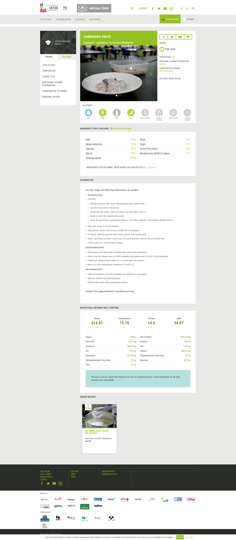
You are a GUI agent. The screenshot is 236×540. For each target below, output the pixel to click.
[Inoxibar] (191, 499)
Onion (88, 139)
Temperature (49, 71)
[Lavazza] (98, 505)
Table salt (90, 148)
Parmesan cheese (93, 158)
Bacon (142, 139)
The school (46, 19)
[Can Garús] (164, 499)
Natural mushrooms (94, 144)
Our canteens (172, 19)
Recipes (190, 19)
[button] (86, 73)
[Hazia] (58, 499)
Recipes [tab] (49, 57)
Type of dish (48, 65)
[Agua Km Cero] (44, 506)
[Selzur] (111, 499)
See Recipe (151, 167)
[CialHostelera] (84, 499)
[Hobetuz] (84, 518)
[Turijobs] (71, 505)
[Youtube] (165, 8)
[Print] (188, 37)
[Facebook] (152, 8)
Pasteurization (166, 71)
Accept (180, 537)
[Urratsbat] (44, 526)
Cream (143, 144)
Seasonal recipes (51, 97)
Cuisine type (48, 76)
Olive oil (89, 153)
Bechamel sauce (95, 195)
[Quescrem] (58, 506)
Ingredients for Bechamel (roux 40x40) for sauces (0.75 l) (116, 167)
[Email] (180, 37)
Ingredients (89, 43)
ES (182, 8)
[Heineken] (71, 499)
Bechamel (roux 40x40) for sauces (154, 153)
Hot (173, 57)
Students (80, 19)
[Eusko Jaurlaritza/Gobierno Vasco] (44, 518)
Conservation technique (54, 91)
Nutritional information (121, 43)
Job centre (94, 19)
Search (132, 8)
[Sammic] (44, 499)
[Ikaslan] (98, 518)
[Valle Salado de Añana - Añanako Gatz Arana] (178, 499)
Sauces (162, 64)
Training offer (63, 19)
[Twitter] (159, 8)
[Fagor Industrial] (124, 499)
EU (187, 8)
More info (189, 537)
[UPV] (111, 518)
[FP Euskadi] (58, 518)
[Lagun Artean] (151, 499)
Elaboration (102, 43)
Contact (44, 480)
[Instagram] (171, 8)
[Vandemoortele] (138, 499)
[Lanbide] (71, 518)
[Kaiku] (98, 499)
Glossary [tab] (66, 57)
